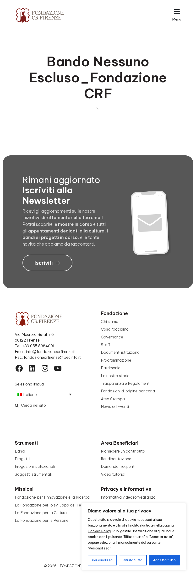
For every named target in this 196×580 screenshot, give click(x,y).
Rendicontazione (116, 458)
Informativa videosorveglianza (128, 497)
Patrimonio (110, 367)
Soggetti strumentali (33, 474)
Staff (105, 344)
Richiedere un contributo (123, 451)
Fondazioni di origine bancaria (128, 391)
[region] (133, 536)
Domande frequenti (118, 466)
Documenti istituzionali (121, 352)
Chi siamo (109, 321)
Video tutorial (113, 474)
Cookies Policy (99, 531)
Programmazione (116, 360)
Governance (112, 337)
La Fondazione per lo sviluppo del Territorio (54, 505)
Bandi (20, 451)
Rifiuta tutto (132, 560)
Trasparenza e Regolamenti (125, 383)
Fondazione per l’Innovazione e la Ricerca (52, 497)
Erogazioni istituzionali (35, 466)
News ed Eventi (115, 406)
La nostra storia (115, 375)
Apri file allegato (53, 123)
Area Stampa (113, 398)
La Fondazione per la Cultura (41, 512)
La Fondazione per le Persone (41, 520)
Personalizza (102, 560)
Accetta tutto (164, 560)
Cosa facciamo (115, 329)
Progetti (22, 458)
